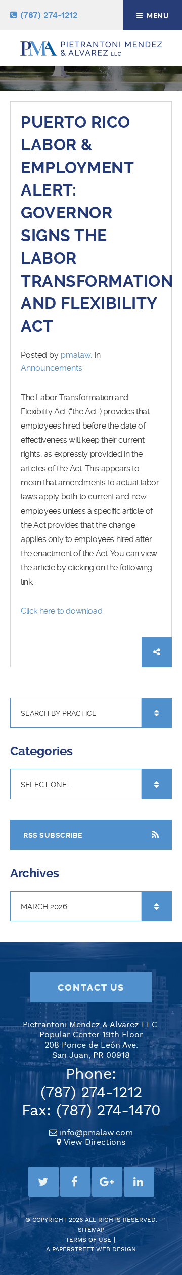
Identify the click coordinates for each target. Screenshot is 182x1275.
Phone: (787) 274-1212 (91, 1084)
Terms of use (88, 1240)
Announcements (51, 368)
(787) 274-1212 (48, 15)
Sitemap (91, 1230)
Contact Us (91, 987)
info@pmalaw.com (96, 1133)
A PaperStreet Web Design (91, 1249)
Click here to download (61, 611)
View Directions (94, 1142)
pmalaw (75, 355)
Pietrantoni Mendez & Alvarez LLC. (91, 1025)
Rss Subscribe (52, 835)
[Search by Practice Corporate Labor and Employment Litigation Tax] (91, 713)
